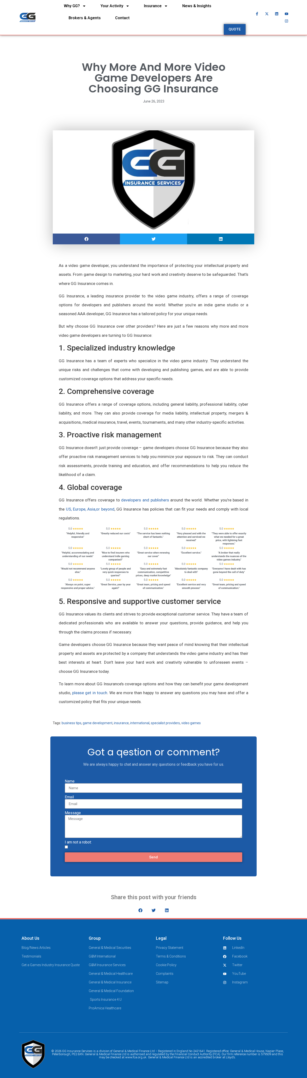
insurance (121, 723)
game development (97, 723)
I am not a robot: (78, 842)
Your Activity (111, 6)
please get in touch (89, 692)
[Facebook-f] (257, 14)
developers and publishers (145, 500)
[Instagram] (286, 21)
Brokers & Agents (85, 18)
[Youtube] (286, 14)
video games (191, 723)
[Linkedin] (276, 14)
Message (73, 813)
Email (69, 797)
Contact (122, 18)
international (139, 723)
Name (70, 781)
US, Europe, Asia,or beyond (90, 509)
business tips (71, 723)
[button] (86, 239)
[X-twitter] (267, 14)
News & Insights (196, 6)
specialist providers (165, 723)
